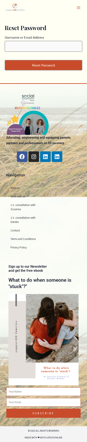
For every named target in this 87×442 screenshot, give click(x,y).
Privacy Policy (19, 247)
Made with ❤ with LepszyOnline (43, 437)
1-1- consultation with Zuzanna (23, 207)
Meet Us (15, 188)
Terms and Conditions (23, 239)
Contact (15, 230)
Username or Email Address (24, 37)
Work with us (18, 196)
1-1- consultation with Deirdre (23, 220)
